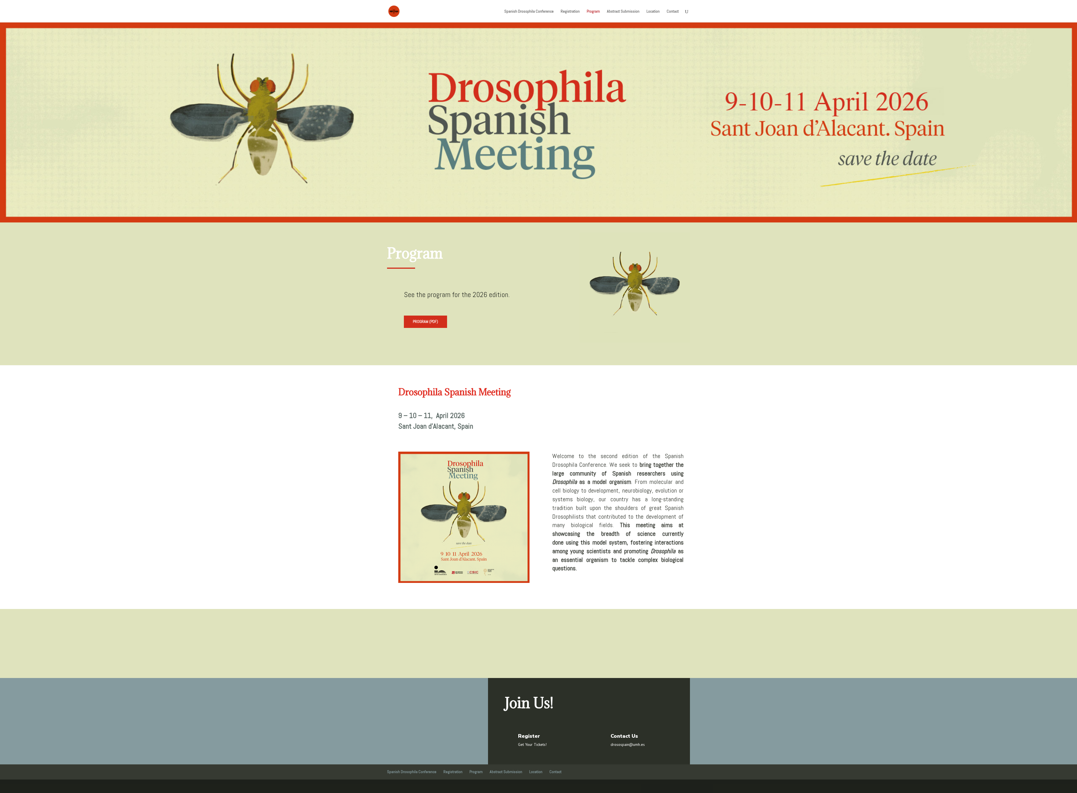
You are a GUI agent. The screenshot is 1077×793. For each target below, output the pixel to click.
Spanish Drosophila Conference (529, 11)
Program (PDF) (425, 321)
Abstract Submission (623, 11)
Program (593, 11)
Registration (570, 11)
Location (653, 11)
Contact (673, 11)
